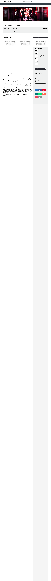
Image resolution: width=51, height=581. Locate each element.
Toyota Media (7, 1)
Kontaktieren (37, 83)
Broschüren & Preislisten (40, 68)
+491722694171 (38, 80)
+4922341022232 (38, 78)
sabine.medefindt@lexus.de (40, 81)
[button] (36, 90)
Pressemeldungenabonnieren (18, 1)
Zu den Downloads (37, 37)
